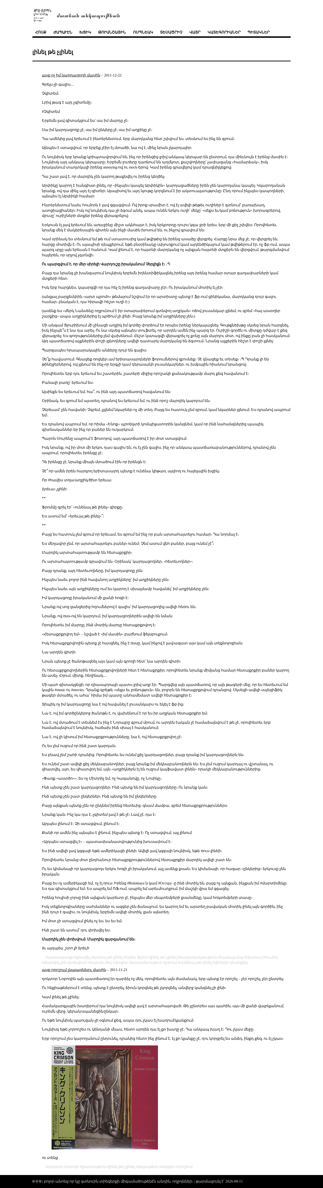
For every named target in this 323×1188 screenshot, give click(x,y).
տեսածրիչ (171, 32)
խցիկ (85, 32)
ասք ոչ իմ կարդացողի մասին (71, 75)
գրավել (83, 957)
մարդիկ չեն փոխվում (65, 962)
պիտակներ (259, 32)
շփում (171, 962)
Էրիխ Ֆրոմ (136, 957)
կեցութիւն (148, 1167)
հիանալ (254, 957)
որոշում (184, 1167)
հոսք (40, 32)
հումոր (271, 957)
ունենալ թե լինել (196, 962)
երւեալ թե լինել (107, 957)
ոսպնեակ (143, 32)
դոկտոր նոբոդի (63, 1167)
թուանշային (112, 32)
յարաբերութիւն (146, 962)
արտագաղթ (60, 957)
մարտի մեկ (100, 962)
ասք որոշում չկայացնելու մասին (74, 970)
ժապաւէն (62, 32)
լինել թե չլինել (163, 957)
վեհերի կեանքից (231, 962)
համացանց (231, 957)
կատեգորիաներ (224, 32)
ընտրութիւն (94, 1167)
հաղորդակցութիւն (198, 957)
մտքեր (121, 962)
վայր (195, 32)
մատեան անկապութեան (88, 15)
